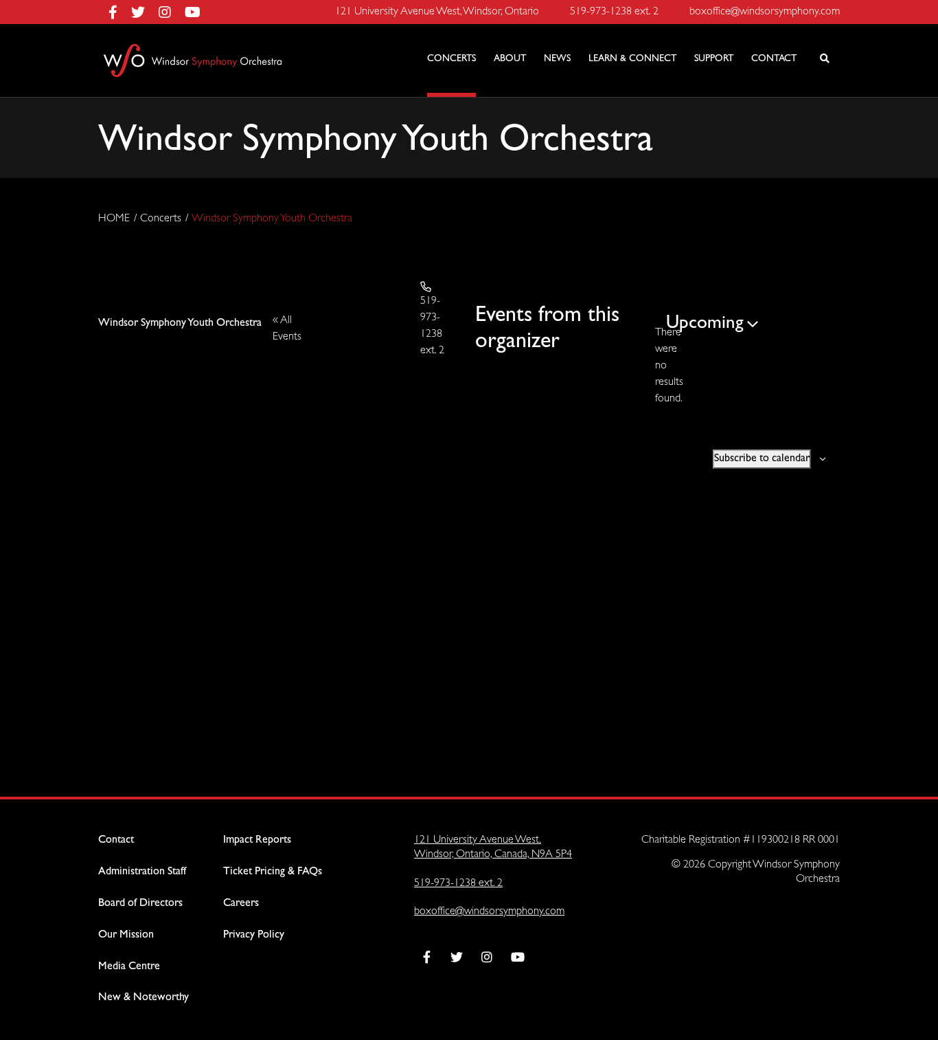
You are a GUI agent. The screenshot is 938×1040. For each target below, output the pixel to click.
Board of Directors (140, 903)
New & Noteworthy (143, 998)
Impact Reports (257, 840)
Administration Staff (142, 872)
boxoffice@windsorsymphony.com (489, 912)
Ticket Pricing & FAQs (272, 872)
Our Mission (126, 935)
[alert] (661, 366)
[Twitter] (145, 12)
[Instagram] (172, 12)
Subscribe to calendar (762, 459)
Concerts (160, 219)
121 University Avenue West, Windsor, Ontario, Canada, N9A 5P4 (493, 847)
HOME (114, 219)
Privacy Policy (253, 935)
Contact (116, 840)
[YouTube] (193, 12)
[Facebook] (119, 12)
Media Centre (129, 967)
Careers (241, 903)
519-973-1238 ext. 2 (458, 883)
